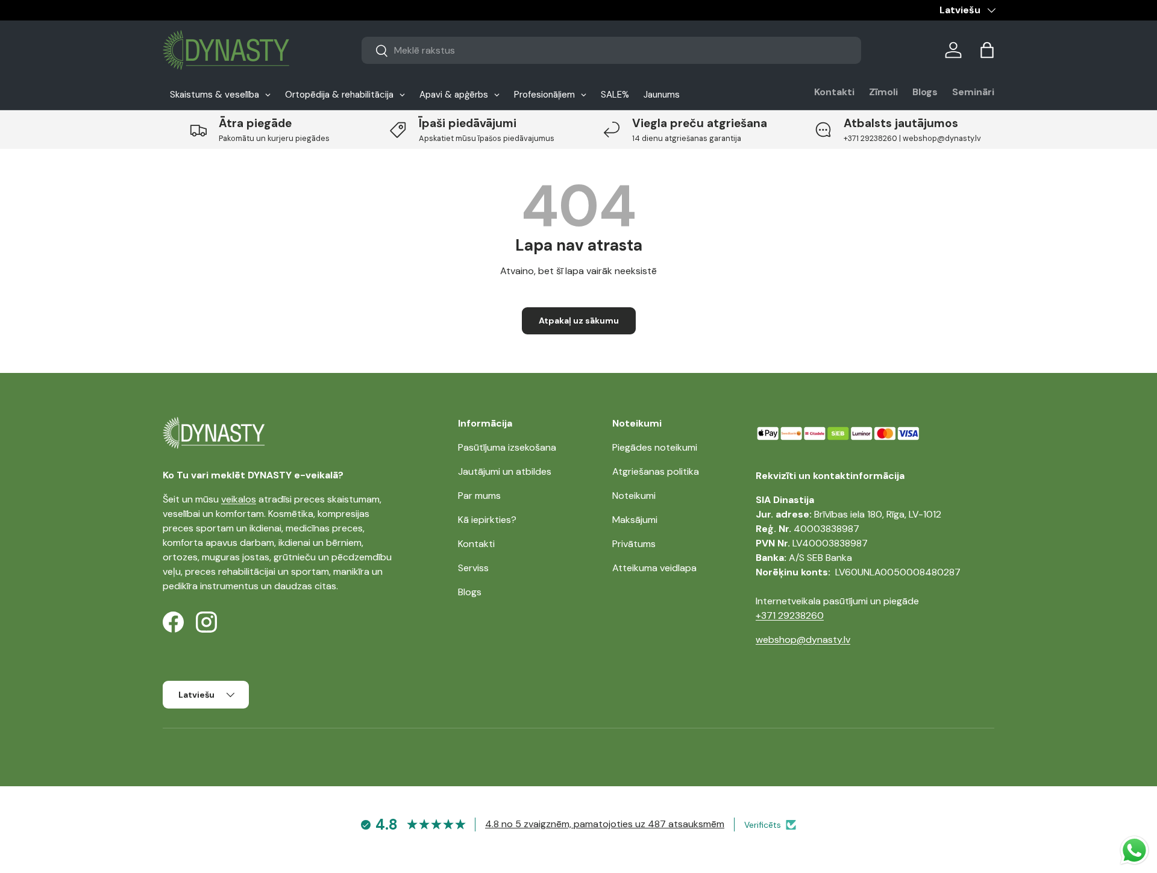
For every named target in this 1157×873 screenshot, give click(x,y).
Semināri (973, 92)
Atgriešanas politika (655, 471)
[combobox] (611, 50)
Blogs (925, 92)
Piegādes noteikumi (654, 447)
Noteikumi (634, 495)
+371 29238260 (790, 615)
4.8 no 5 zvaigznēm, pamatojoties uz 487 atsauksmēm (604, 824)
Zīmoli (883, 92)
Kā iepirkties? (487, 519)
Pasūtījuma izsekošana (507, 447)
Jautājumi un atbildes (504, 471)
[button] (987, 50)
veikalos (238, 499)
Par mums (479, 495)
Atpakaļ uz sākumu (579, 320)
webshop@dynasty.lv (803, 639)
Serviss (473, 568)
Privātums (634, 543)
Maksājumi (634, 519)
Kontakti (834, 92)
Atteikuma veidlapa (654, 568)
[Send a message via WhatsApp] (1134, 850)
